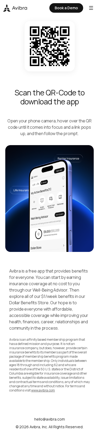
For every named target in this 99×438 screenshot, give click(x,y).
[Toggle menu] (91, 8)
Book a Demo (66, 7)
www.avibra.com (43, 390)
